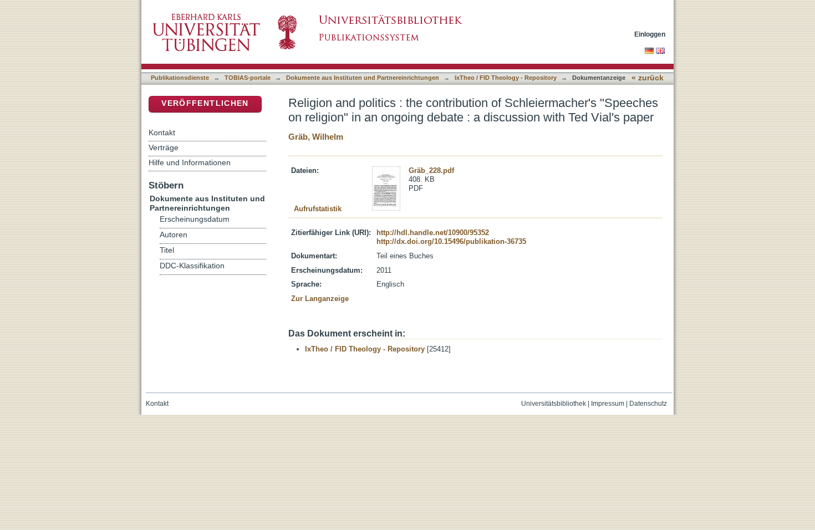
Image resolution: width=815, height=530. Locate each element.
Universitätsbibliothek (553, 403)
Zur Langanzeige (320, 298)
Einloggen (649, 34)
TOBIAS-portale (248, 77)
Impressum (607, 403)
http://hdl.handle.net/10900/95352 (432, 232)
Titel (167, 250)
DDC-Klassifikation (192, 266)
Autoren (173, 235)
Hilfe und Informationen (190, 162)
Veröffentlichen (204, 103)
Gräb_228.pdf (431, 170)
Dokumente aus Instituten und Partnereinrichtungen (362, 77)
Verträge (164, 147)
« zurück (647, 78)
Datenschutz (648, 403)
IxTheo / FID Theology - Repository (506, 77)
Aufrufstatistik (318, 209)
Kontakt (162, 132)
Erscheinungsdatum (195, 219)
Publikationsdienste (180, 77)
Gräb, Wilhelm (315, 136)
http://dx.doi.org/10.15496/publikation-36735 (451, 241)
